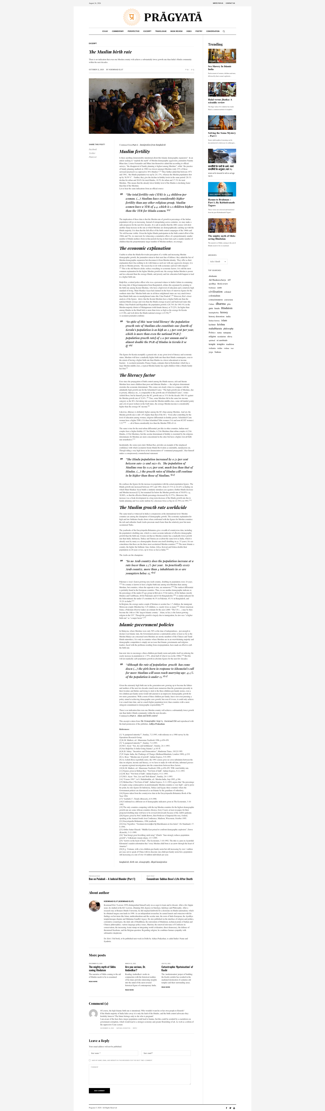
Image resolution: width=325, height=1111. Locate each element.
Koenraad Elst (170, 721)
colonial (227, 291)
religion (212, 336)
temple (212, 344)
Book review (222, 283)
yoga (211, 351)
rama (219, 332)
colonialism (214, 295)
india (228, 316)
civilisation (216, 291)
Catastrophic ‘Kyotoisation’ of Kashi (177, 968)
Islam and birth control (147, 715)
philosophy (228, 328)
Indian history (214, 320)
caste (219, 287)
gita (229, 303)
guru (211, 308)
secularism (221, 336)
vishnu (226, 348)
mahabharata (215, 328)
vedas (219, 348)
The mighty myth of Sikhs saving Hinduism (102, 968)
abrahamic (213, 276)
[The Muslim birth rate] (141, 106)
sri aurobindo (222, 340)
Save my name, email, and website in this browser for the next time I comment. (122, 1060)
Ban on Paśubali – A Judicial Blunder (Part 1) (112, 879)
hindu (217, 308)
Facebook (93, 149)
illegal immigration (159, 862)
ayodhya (212, 283)
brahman (212, 287)
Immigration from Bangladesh (153, 144)
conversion (228, 299)
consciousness (216, 299)
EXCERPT (93, 43)
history (224, 312)
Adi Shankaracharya (217, 279)
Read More (93, 981)
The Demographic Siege (150, 721)
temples (221, 344)
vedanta (212, 348)
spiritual (212, 340)
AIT (229, 280)
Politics (212, 332)
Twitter (92, 153)
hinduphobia (214, 312)
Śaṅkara (218, 352)
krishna (221, 324)
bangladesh (124, 862)
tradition (230, 344)
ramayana (227, 332)
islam (224, 320)
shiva (229, 336)
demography (144, 862)
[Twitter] (230, 1107)
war (232, 348)
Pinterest (92, 157)
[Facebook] (226, 1107)
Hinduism (226, 308)
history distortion (216, 316)
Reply (135, 1028)
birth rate (134, 862)
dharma (221, 303)
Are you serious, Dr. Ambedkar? (135, 968)
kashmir (212, 324)
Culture (211, 304)
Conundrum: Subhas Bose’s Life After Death (170, 879)
